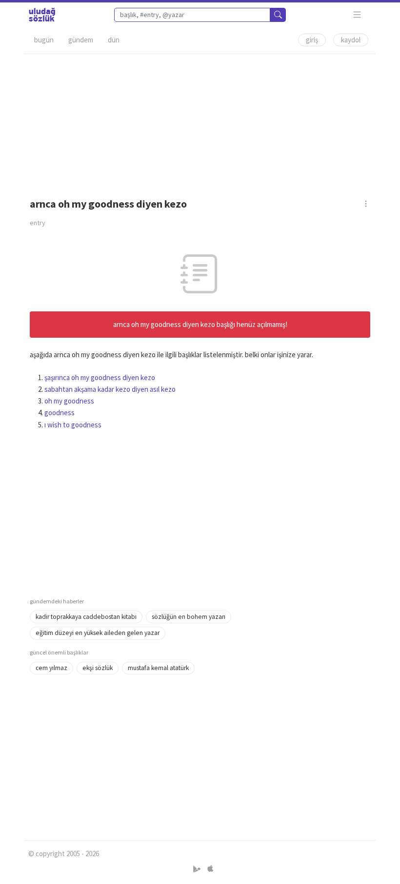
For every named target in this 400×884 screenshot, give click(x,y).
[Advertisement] (200, 122)
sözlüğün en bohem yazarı (188, 617)
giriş (312, 39)
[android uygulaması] (197, 869)
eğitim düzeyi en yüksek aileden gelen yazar (98, 633)
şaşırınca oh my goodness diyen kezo (99, 377)
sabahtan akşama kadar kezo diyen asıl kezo (110, 389)
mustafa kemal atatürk (158, 668)
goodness (59, 412)
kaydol (350, 39)
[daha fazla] (357, 14)
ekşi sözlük (97, 668)
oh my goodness (69, 400)
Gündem (80, 39)
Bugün (44, 39)
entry (37, 222)
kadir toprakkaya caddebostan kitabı (86, 617)
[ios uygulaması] (210, 869)
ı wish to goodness (72, 424)
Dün (114, 39)
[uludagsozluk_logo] (42, 14)
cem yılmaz (51, 668)
